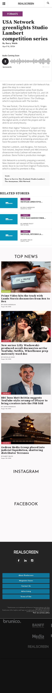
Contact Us (26, 586)
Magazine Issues (26, 581)
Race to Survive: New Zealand (17, 179)
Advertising (26, 591)
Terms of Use (26, 596)
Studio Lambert (38, 179)
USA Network (24, 181)
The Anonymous (11, 181)
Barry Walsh (11, 43)
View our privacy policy (41, 613)
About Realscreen (26, 575)
